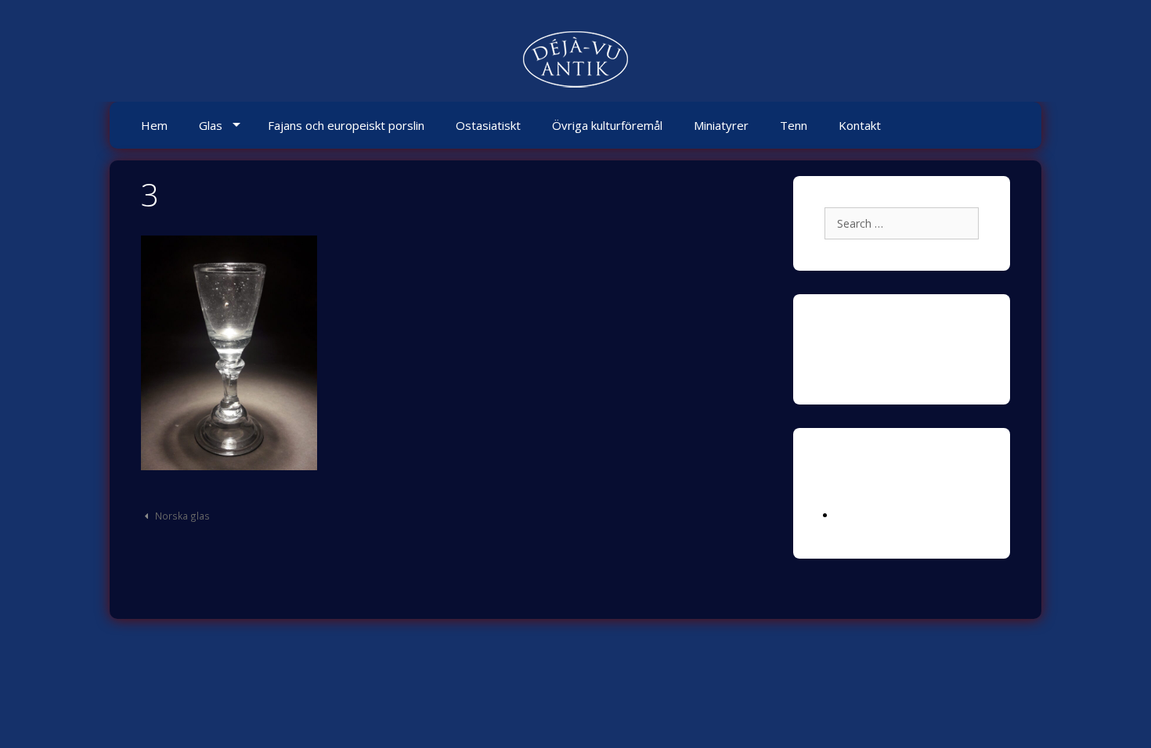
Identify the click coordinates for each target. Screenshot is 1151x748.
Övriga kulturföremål (607, 125)
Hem (154, 125)
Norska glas (182, 515)
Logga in (858, 515)
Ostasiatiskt (488, 125)
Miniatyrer (721, 125)
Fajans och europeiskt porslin (346, 125)
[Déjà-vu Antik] (575, 61)
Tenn (793, 125)
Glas (210, 125)
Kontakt (860, 125)
